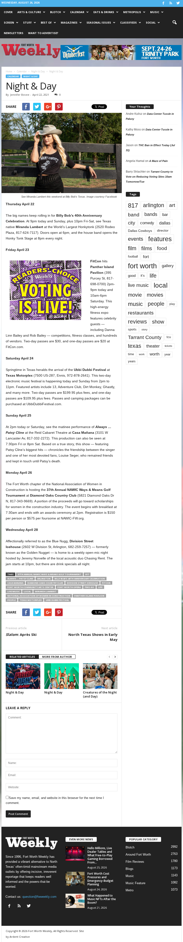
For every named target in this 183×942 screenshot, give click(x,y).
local (27, 591)
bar (165, 214)
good (132, 276)
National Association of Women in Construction (38, 595)
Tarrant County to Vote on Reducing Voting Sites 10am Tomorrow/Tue (149, 176)
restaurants (141, 313)
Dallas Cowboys (140, 231)
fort (146, 256)
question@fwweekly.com (39, 896)
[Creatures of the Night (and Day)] (100, 676)
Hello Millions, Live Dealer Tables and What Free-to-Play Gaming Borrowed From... (99, 855)
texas (134, 346)
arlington (44, 578)
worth (154, 354)
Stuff (27, 22)
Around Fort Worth (138, 854)
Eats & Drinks (103, 12)
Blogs (129, 869)
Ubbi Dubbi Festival (57, 600)
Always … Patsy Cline (20, 578)
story (144, 329)
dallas (164, 222)
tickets (168, 345)
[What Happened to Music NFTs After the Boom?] (75, 901)
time (131, 354)
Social (151, 22)
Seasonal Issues (98, 22)
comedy (147, 222)
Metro (129, 890)
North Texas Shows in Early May (92, 637)
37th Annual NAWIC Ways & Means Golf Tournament (49, 574)
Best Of (46, 22)
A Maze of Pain (158, 160)
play (172, 304)
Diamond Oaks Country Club (45, 582)
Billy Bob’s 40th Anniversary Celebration (80, 578)
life (100, 587)
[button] (174, 22)
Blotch (55, 12)
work (142, 354)
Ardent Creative (20, 936)
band (133, 214)
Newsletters (13, 33)
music (135, 304)
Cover (8, 12)
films (146, 248)
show (158, 322)
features (160, 239)
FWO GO (89, 587)
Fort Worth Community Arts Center (30, 587)
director (162, 230)
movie (135, 295)
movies (155, 295)
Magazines (69, 22)
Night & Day (30, 76)
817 (87, 574)
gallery (168, 266)
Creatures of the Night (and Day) (100, 694)
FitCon (106, 582)
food (162, 248)
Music (154, 12)
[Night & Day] (23, 676)
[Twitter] (178, 3)
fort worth (142, 266)
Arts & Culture (29, 12)
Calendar (77, 12)
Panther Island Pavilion (89, 595)
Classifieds (128, 22)
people (11, 600)
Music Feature (135, 883)
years (132, 361)
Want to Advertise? (43, 33)
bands (150, 214)
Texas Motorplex (31, 600)
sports (132, 329)
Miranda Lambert (45, 591)
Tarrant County (145, 337)
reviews (137, 322)
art (172, 205)
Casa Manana (15, 582)
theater (153, 346)
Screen (9, 22)
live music (13, 591)
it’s (143, 275)
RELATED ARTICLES (22, 656)
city (131, 222)
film (132, 248)
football (133, 256)
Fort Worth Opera (69, 587)
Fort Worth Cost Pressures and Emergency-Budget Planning (100, 879)
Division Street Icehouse (82, 582)
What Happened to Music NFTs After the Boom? (101, 899)
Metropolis (132, 12)
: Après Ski (21, 634)
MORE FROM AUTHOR (57, 656)
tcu (169, 337)
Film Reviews (135, 861)
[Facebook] (163, 3)
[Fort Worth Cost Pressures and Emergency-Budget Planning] (75, 879)
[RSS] (170, 3)
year (167, 354)
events (135, 239)
